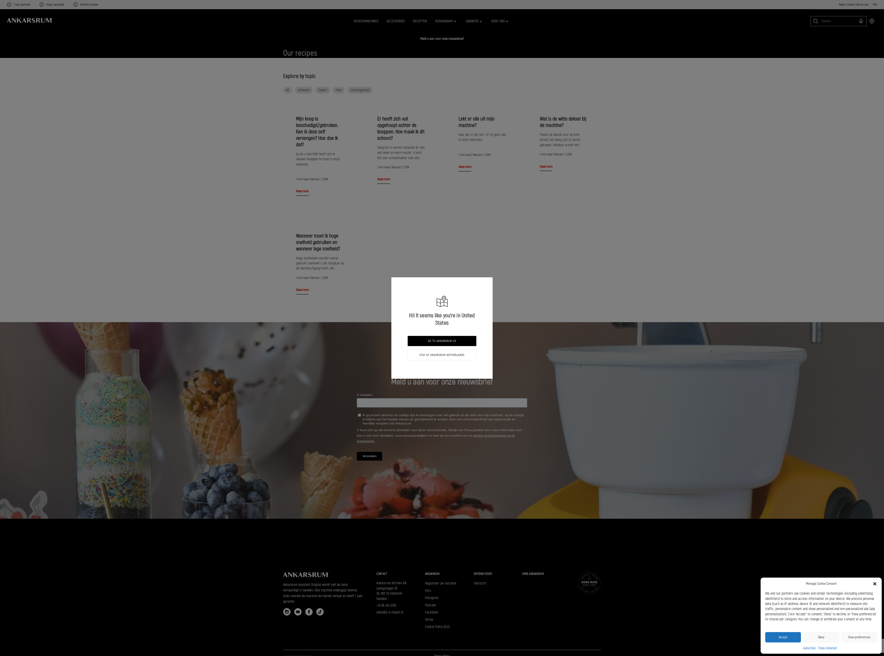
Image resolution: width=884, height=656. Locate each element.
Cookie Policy (809, 647)
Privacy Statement (827, 647)
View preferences (859, 637)
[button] (874, 584)
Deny (821, 637)
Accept (783, 637)
